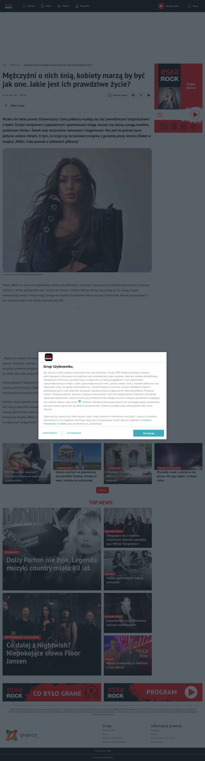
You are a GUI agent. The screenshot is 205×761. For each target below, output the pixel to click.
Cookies (62, 423)
